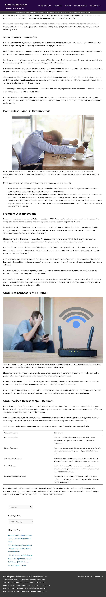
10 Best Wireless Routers (16, 5)
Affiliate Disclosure (86, 12)
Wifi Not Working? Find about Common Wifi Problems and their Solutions (20, 548)
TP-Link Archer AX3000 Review (20, 555)
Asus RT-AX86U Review (17, 565)
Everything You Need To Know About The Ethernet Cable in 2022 (20, 539)
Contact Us (98, 577)
